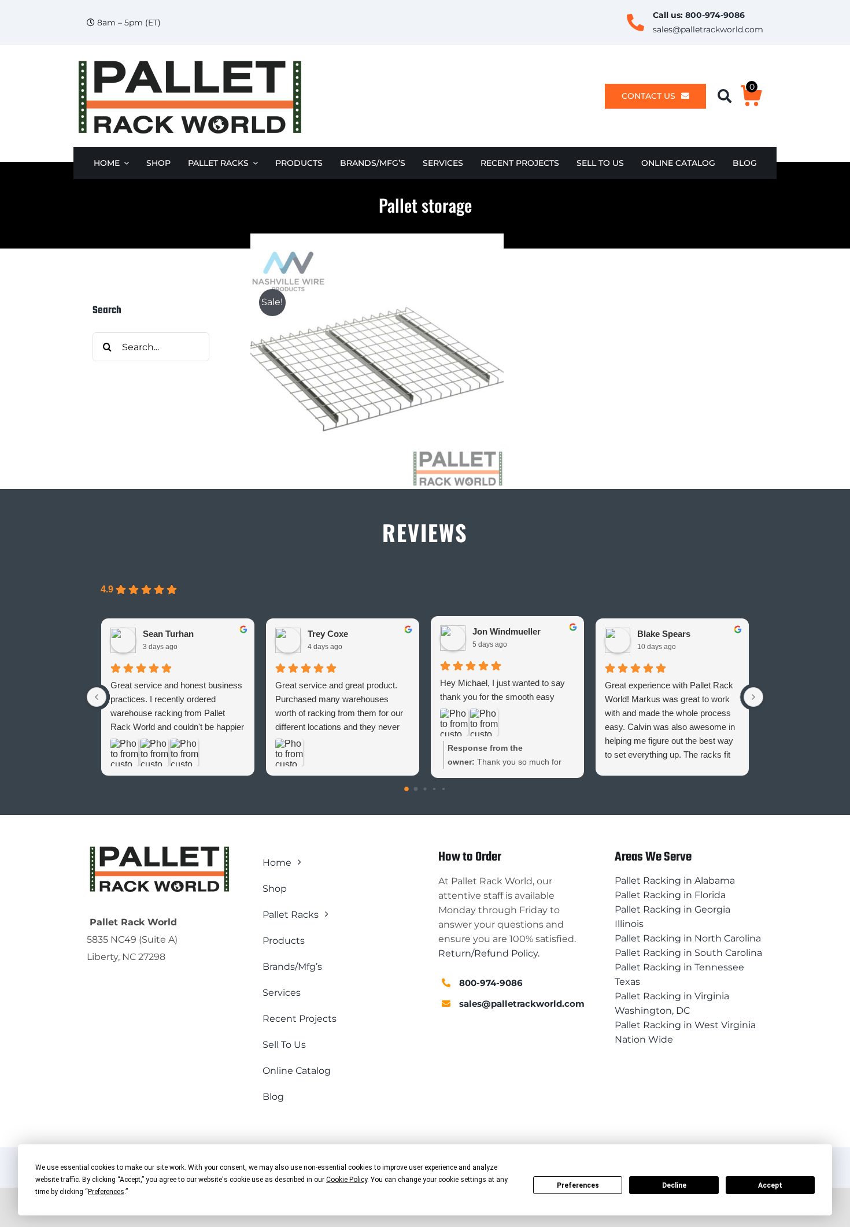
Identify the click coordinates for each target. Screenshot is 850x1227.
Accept (770, 1185)
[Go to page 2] (424, 788)
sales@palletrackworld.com (708, 29)
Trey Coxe (328, 634)
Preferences (578, 1185)
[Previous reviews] (96, 697)
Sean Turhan (168, 634)
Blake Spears (663, 634)
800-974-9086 (715, 15)
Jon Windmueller (506, 631)
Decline (674, 1185)
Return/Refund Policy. (488, 953)
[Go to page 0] (406, 789)
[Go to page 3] (434, 788)
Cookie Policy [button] (346, 1180)
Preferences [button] (106, 1192)
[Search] (729, 96)
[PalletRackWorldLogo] (189, 60)
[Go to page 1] (416, 789)
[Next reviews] (753, 697)
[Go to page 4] (443, 788)
